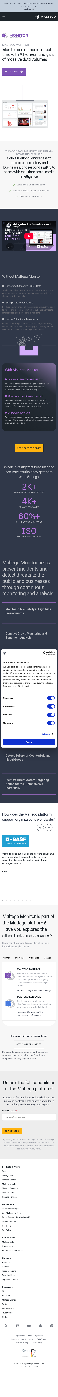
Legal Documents (10, 1279)
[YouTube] (29, 1325)
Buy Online (6, 1230)
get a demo (14, 71)
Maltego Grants (9, 1300)
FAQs (4, 1304)
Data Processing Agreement (22, 1339)
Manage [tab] (47, 958)
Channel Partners (9, 1197)
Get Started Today (29, 448)
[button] (4, 896)
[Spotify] (40, 1325)
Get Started (12, 1131)
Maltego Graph (8, 1175)
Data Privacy (42, 1339)
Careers (5, 1266)
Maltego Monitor (29, 969)
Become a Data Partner (12, 1250)
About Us (6, 1262)
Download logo (8, 1275)
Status (5, 1317)
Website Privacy (22, 1343)
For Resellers (8, 1308)
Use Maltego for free (11, 1213)
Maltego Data (8, 1192)
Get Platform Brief (28, 1044)
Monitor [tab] (6, 958)
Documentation (9, 1221)
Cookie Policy (37, 1343)
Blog (4, 1291)
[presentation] (40, 828)
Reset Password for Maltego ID (16, 1217)
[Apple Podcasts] (51, 1325)
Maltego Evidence (29, 996)
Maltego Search (9, 1180)
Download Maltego (10, 1209)
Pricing (5, 1171)
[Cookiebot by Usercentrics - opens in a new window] (43, 653)
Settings (46, 734)
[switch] (51, 706)
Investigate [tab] (19, 958)
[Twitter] (6, 1325)
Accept (29, 742)
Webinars (6, 1295)
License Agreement (35, 1336)
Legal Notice (20, 1336)
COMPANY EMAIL (9, 1111)
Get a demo (7, 1226)
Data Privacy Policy (32, 1149)
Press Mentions (9, 1271)
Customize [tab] (34, 958)
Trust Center (7, 1313)
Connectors (7, 1246)
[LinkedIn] (17, 1325)
